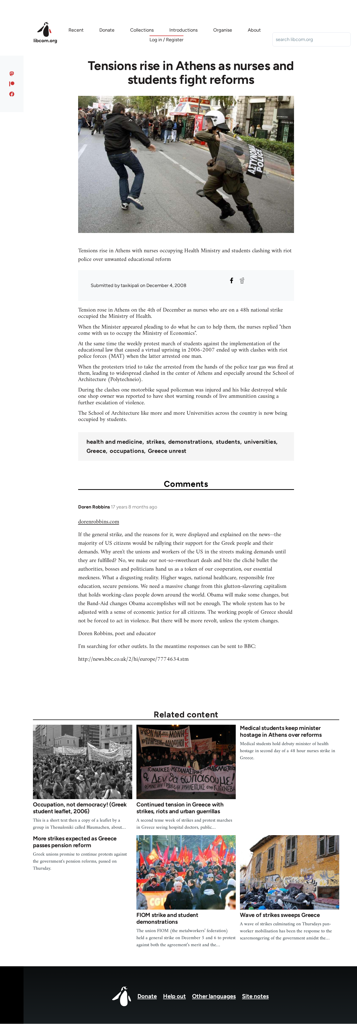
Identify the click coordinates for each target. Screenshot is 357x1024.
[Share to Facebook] (231, 280)
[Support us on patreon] (11, 84)
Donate (147, 996)
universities (260, 441)
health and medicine (114, 441)
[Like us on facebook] (11, 94)
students (228, 441)
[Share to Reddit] (242, 280)
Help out (174, 996)
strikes (155, 441)
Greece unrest (167, 451)
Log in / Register (166, 40)
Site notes (255, 996)
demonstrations (190, 441)
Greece (96, 451)
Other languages (214, 996)
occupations (127, 451)
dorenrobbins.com (98, 522)
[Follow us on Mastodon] (11, 74)
